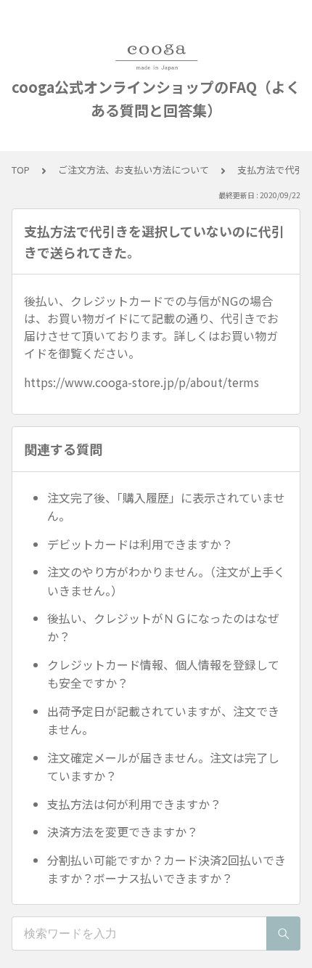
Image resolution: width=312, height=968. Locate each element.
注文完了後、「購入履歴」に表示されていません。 (166, 507)
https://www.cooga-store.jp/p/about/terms (141, 382)
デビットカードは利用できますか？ (140, 544)
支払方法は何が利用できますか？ (134, 804)
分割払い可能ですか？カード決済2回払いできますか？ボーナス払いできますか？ (166, 869)
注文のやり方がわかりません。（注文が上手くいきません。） (166, 581)
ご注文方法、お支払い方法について (133, 169)
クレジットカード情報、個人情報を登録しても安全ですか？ (163, 674)
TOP (21, 169)
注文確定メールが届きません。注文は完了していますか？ (163, 767)
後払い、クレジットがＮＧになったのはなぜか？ (163, 627)
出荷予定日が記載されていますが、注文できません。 (163, 720)
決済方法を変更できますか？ (122, 831)
